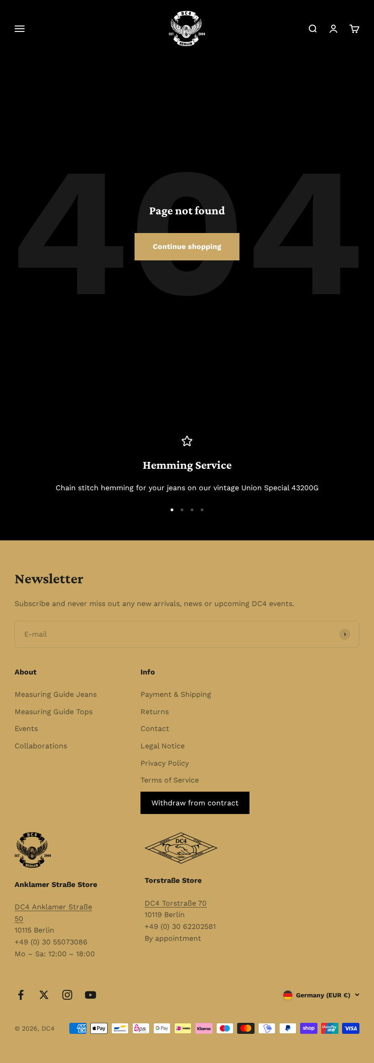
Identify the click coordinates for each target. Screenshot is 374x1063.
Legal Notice (162, 746)
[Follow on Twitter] (44, 995)
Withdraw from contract (195, 803)
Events (26, 728)
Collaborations (41, 746)
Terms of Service (169, 780)
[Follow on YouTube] (90, 995)
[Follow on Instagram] (67, 995)
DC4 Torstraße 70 (176, 903)
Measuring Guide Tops (54, 711)
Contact (154, 728)
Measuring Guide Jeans (56, 694)
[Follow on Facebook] (21, 995)
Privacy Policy (164, 763)
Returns (154, 711)
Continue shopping (187, 246)
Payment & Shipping (175, 694)
